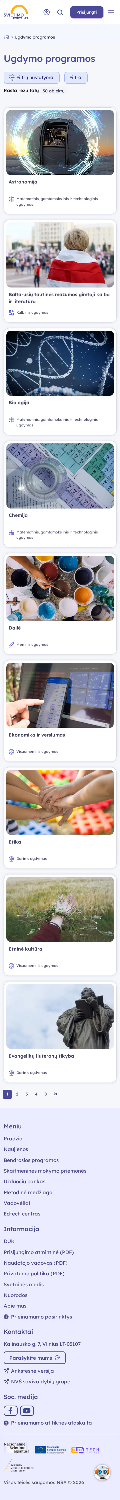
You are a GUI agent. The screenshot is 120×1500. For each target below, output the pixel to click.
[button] (60, 12)
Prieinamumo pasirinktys (41, 1317)
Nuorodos (15, 1295)
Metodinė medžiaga (28, 1192)
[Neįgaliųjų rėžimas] (46, 12)
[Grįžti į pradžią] (9, 37)
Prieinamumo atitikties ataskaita (51, 1423)
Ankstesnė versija (32, 1371)
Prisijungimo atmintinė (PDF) (39, 1252)
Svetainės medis (24, 1284)
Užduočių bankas (24, 1181)
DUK (9, 1241)
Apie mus (15, 1306)
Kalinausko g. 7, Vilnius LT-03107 (42, 1344)
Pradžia (13, 1138)
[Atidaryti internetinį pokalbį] (102, 1473)
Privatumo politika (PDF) (34, 1273)
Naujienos (16, 1149)
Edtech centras (22, 1214)
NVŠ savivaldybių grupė (40, 1381)
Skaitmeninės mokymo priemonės (45, 1171)
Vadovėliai (17, 1203)
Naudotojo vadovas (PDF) (36, 1263)
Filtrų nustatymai (35, 77)
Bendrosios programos (31, 1160)
